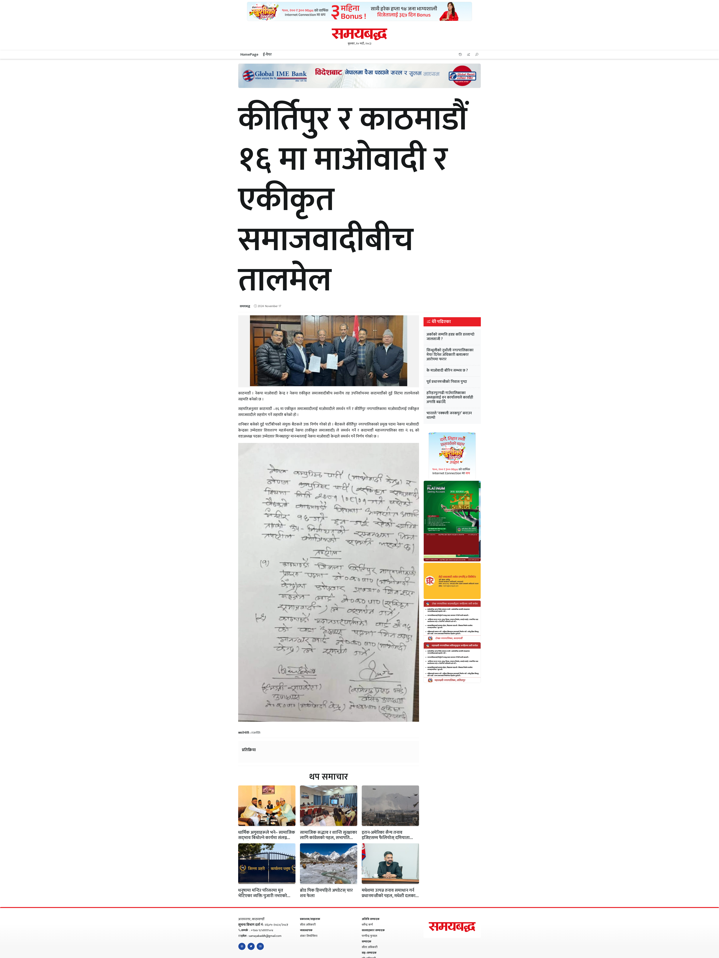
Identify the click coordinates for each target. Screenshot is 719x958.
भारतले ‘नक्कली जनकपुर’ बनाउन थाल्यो (449, 415)
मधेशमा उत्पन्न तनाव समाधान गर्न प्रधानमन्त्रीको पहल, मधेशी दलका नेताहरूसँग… (388, 896)
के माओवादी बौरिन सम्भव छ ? (447, 370)
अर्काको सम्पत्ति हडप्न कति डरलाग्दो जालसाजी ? (450, 336)
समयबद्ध (245, 306)
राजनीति (255, 732)
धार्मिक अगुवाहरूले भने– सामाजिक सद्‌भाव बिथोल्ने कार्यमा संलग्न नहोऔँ (266, 838)
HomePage (249, 54)
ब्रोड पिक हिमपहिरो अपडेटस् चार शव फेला (326, 893)
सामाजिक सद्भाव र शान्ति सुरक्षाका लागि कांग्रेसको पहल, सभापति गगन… (328, 838)
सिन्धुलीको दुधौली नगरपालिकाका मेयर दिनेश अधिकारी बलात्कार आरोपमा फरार (450, 354)
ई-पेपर (267, 54)
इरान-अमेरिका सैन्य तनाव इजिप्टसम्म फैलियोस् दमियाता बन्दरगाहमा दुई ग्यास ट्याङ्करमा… (388, 838)
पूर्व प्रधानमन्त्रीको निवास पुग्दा (447, 381)
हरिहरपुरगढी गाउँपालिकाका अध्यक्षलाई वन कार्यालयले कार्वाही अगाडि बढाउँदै (450, 397)
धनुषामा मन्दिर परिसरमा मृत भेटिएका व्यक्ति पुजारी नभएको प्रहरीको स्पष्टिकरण (262, 896)
